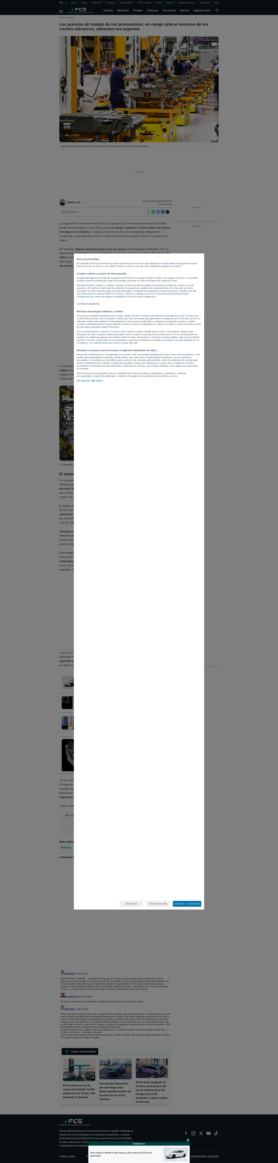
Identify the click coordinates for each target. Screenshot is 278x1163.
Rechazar (131, 904)
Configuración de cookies (89, 296)
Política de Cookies (113, 293)
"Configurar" (82, 343)
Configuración (158, 904)
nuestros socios (119, 331)
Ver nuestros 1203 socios (90, 380)
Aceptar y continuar (187, 904)
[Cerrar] (188, 1140)
